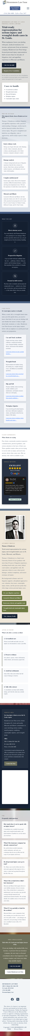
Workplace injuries (10, 96)
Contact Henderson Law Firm (15, 972)
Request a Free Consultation (11, 71)
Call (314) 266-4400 (9, 65)
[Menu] (28, 8)
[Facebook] (12, 999)
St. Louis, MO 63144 (9, 744)
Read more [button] (8, 492)
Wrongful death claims (11, 92)
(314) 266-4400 (12, 746)
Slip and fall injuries (11, 94)
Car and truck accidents (12, 89)
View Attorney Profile (10, 616)
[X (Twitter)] (17, 999)
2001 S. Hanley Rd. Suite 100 (11, 741)
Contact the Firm (10, 763)
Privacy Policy (18, 1029)
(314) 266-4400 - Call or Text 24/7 (15, 13)
